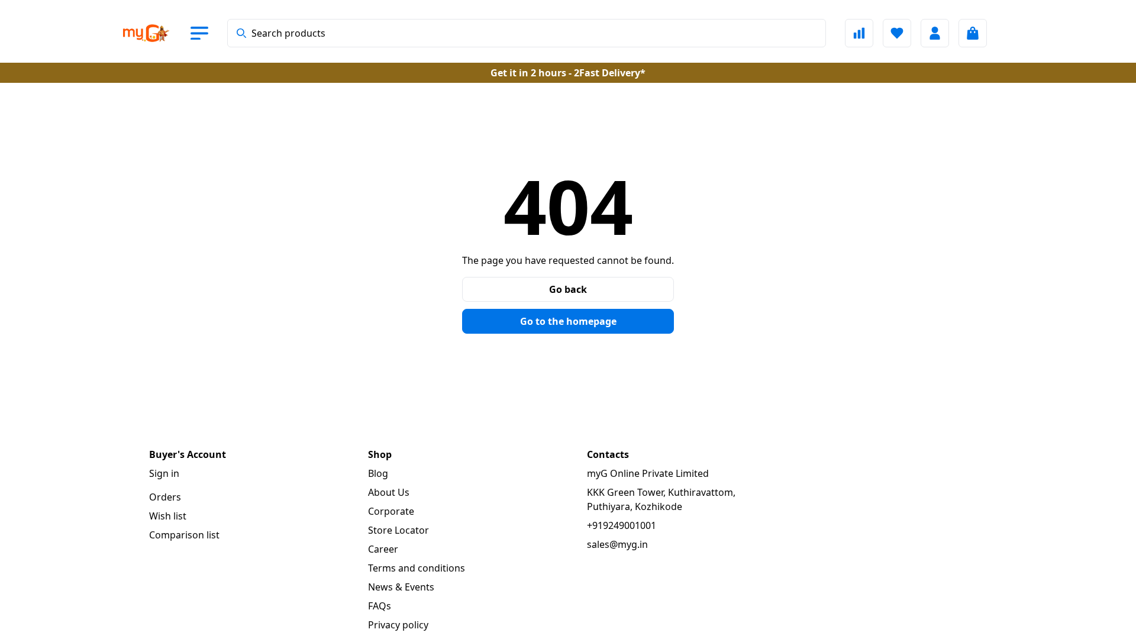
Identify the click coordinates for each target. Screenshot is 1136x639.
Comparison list (184, 534)
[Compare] (859, 33)
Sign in (164, 473)
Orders (165, 497)
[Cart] (972, 33)
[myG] (156, 33)
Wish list (167, 515)
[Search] (241, 33)
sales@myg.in (617, 544)
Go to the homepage (568, 321)
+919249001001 (621, 525)
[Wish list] (897, 33)
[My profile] (935, 33)
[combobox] (526, 33)
